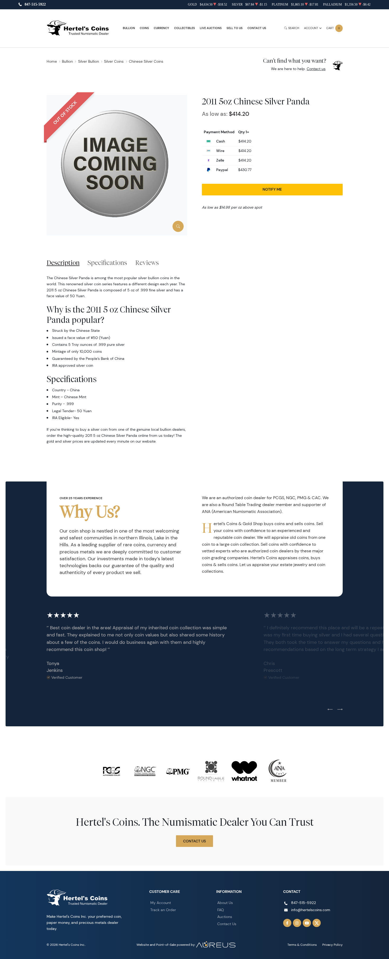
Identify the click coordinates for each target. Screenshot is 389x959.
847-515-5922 (35, 5)
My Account (160, 902)
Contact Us (256, 28)
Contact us (316, 68)
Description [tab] (63, 262)
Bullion (129, 28)
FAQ (220, 909)
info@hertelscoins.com (310, 909)
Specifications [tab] (107, 262)
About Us (225, 902)
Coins (144, 28)
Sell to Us (235, 28)
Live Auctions (211, 28)
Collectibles (184, 28)
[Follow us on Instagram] (297, 923)
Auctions (224, 916)
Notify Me (272, 189)
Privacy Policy (332, 945)
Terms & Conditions (302, 945)
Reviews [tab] (147, 262)
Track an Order (163, 909)
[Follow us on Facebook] (287, 923)
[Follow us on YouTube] (307, 923)
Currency (161, 28)
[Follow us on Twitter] (317, 923)
